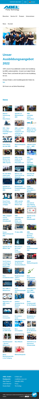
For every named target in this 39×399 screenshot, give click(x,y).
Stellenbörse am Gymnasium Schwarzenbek (31, 343)
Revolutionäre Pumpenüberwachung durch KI (21, 188)
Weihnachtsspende (20, 354)
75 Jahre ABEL (19, 232)
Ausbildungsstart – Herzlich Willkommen (7, 343)
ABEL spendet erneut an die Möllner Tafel (19, 202)
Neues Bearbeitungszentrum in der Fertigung (9, 356)
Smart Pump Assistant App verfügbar (7, 202)
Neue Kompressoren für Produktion (31, 277)
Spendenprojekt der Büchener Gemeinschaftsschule (21, 263)
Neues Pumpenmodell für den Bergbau (31, 303)
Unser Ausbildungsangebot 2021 (20, 290)
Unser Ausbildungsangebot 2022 (33, 248)
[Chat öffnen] (34, 394)
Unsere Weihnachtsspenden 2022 (8, 233)
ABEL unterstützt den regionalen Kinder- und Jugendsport (19, 219)
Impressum (9, 394)
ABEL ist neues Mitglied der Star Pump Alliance (31, 129)
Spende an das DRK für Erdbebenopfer (31, 217)
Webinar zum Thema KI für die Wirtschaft (19, 175)
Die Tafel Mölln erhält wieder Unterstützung (7, 175)
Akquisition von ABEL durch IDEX (7, 303)
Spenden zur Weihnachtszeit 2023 (7, 188)
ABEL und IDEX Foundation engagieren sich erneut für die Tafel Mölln (19, 131)
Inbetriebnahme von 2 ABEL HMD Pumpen (31, 290)
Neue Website (18, 341)
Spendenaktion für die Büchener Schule (31, 330)
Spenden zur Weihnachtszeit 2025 (19, 115)
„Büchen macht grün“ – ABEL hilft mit (31, 146)
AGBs (4, 394)
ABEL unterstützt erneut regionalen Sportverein (30, 161)
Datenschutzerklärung (18, 394)
